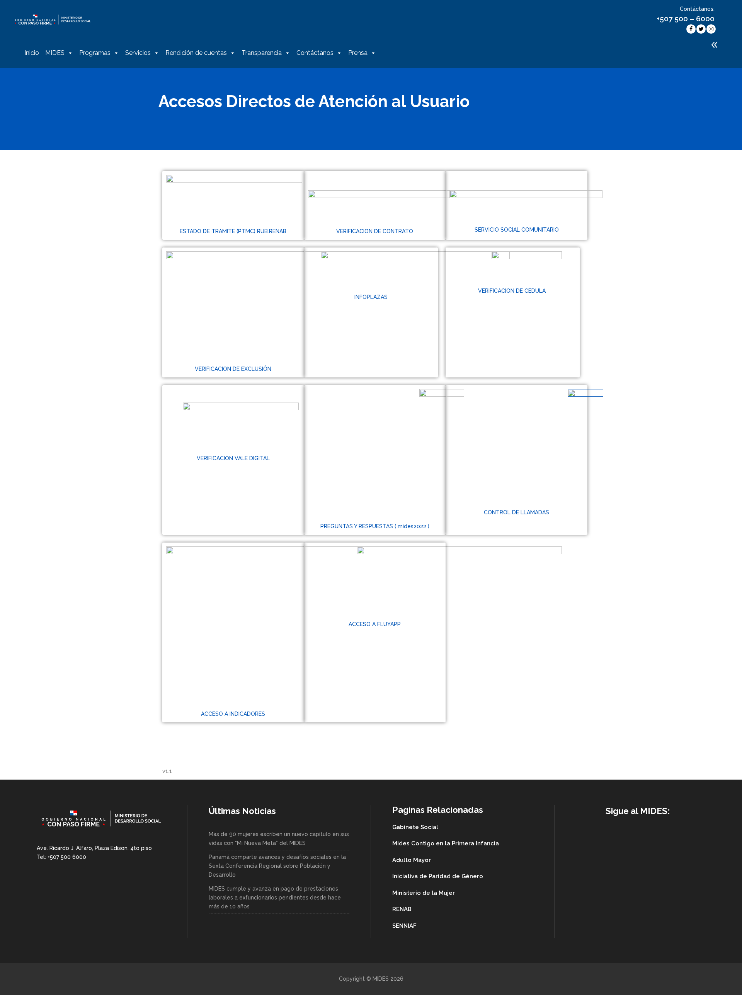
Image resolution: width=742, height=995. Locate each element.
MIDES (55, 52)
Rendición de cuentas (196, 52)
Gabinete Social (415, 827)
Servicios (138, 52)
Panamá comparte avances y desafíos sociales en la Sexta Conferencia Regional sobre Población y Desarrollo (277, 866)
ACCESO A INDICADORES (233, 714)
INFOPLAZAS (371, 297)
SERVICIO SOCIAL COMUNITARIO (517, 230)
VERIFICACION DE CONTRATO (374, 231)
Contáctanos (315, 52)
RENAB (402, 909)
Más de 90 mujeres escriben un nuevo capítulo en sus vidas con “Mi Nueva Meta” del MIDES (279, 838)
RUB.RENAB (271, 231)
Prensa (358, 52)
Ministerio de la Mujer (423, 892)
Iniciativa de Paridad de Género (437, 876)
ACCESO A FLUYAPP (375, 624)
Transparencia (262, 52)
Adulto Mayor (411, 860)
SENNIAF (404, 925)
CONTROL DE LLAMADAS (516, 512)
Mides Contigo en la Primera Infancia (445, 843)
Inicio (31, 52)
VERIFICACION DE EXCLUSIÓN (233, 369)
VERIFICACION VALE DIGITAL (233, 458)
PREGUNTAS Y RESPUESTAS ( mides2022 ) (374, 526)
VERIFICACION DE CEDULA (512, 291)
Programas (95, 52)
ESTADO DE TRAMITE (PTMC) (218, 231)
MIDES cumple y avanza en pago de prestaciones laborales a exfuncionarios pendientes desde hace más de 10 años (275, 898)
